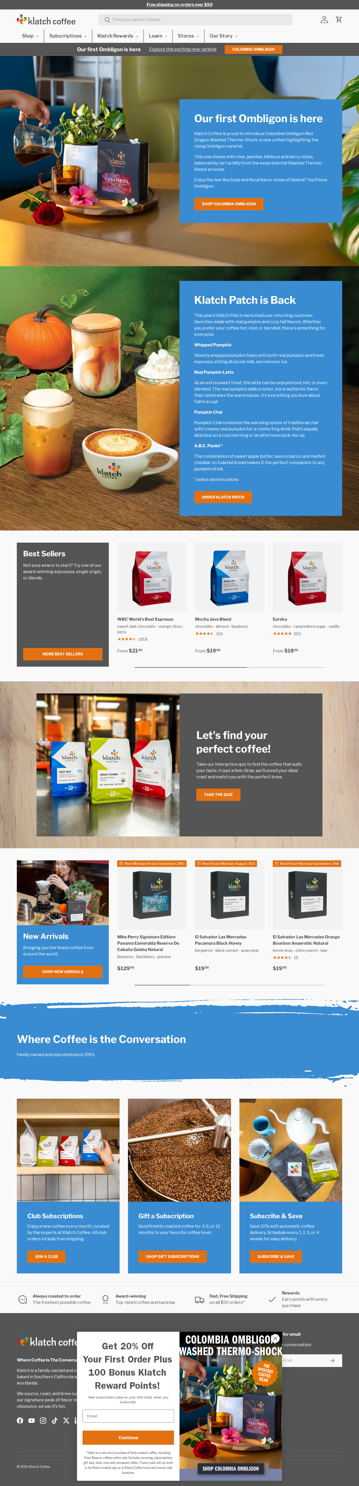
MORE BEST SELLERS (63, 654)
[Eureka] (307, 577)
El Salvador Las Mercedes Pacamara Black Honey (220, 940)
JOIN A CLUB (46, 1256)
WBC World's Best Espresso (145, 619)
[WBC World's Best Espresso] (152, 577)
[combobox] (195, 19)
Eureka (280, 619)
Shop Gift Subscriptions (172, 1256)
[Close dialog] (275, 1338)
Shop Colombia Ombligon (229, 204)
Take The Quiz (218, 794)
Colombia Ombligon (253, 49)
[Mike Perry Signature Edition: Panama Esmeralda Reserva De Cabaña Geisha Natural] (152, 895)
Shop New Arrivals (63, 971)
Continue (128, 1438)
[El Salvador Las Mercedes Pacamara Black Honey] (229, 895)
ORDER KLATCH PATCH (223, 497)
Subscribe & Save (276, 1256)
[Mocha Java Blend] (229, 577)
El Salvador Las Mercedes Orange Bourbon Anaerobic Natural (306, 940)
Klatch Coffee (39, 1467)
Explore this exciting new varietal (182, 49)
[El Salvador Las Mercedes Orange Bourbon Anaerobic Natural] (307, 895)
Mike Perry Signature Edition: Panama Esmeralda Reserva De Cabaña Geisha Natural (148, 943)
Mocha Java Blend (213, 619)
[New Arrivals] (63, 892)
